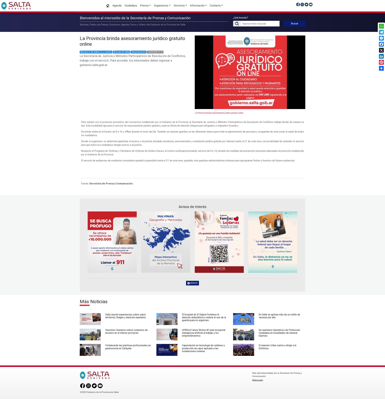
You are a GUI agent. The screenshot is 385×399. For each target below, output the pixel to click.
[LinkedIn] (381, 56)
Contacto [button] (215, 5)
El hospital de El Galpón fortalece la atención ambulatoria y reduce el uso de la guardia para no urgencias (204, 317)
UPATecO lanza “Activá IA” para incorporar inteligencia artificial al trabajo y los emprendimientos (203, 333)
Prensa (144, 5)
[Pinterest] (381, 62)
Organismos (161, 5)
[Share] (381, 68)
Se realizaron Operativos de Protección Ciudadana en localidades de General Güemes (279, 333)
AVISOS (194, 283)
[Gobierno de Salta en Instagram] (302, 4)
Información (197, 5)
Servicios (179, 5)
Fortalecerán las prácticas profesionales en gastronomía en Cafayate (128, 347)
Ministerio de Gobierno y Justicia (96, 52)
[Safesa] (272, 242)
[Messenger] (381, 38)
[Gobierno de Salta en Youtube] (311, 4)
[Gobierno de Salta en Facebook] (298, 4)
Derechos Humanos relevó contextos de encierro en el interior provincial (126, 331)
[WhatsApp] (381, 26)
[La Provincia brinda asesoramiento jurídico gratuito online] (250, 72)
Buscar (294, 23)
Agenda (117, 5)
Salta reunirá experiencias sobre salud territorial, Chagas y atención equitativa (125, 316)
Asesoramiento (138, 52)
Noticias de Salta (121, 52)
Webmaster (257, 380)
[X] (381, 50)
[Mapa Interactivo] (165, 242)
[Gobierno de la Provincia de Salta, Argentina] (16, 5)
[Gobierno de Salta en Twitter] (306, 4)
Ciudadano (131, 5)
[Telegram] (381, 32)
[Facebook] (381, 44)
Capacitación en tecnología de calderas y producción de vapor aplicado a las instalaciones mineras (203, 348)
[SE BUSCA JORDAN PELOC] (112, 242)
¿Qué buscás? (240, 17)
